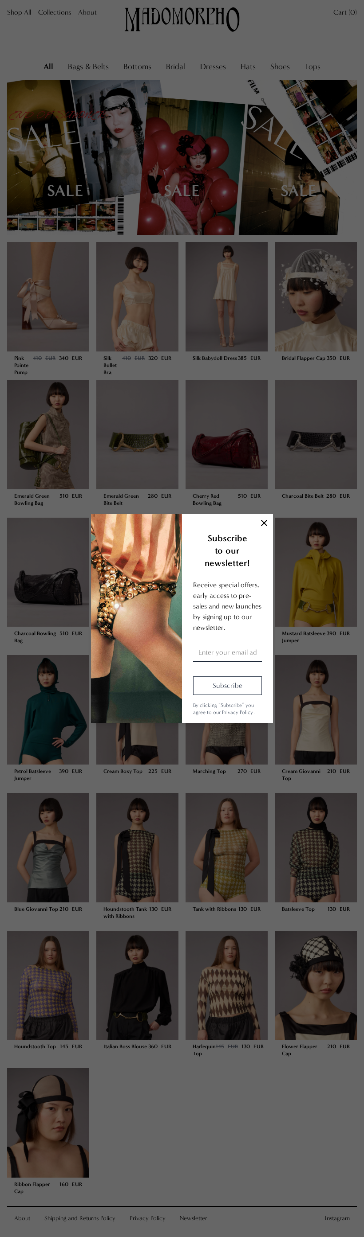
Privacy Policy (238, 712)
